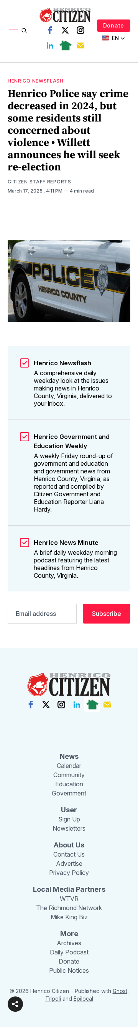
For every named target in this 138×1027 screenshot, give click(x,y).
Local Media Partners (69, 889)
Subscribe (106, 613)
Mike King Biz (69, 917)
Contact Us (69, 854)
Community (69, 775)
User (69, 810)
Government (69, 793)
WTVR (69, 898)
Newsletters (69, 828)
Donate (113, 25)
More (69, 934)
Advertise (69, 863)
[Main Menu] (13, 30)
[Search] (24, 31)
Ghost (120, 991)
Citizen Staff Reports (39, 182)
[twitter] (65, 30)
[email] (80, 45)
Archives (69, 943)
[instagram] (80, 30)
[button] (15, 1004)
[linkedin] (50, 45)
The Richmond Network (69, 908)
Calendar (69, 765)
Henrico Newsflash (36, 81)
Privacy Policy (69, 872)
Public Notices (69, 970)
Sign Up (69, 819)
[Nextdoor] (65, 45)
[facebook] (50, 30)
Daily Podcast (69, 952)
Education (69, 784)
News (69, 756)
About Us (69, 845)
